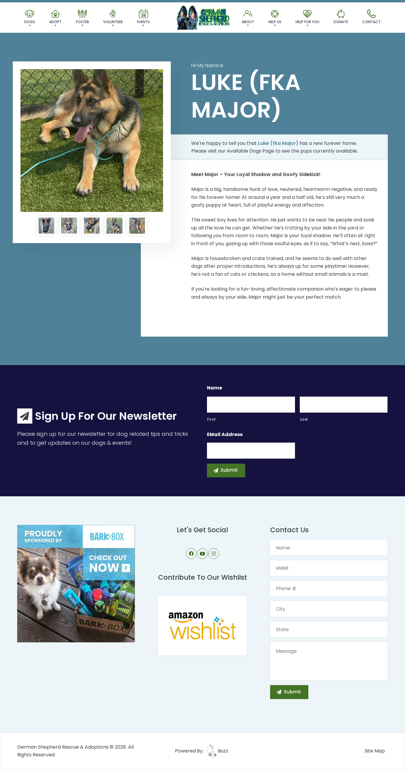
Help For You (307, 21)
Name (214, 388)
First (211, 419)
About (248, 21)
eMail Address (225, 435)
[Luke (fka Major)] (91, 140)
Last (304, 419)
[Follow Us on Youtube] (202, 553)
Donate (341, 21)
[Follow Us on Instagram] (213, 553)
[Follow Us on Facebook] (191, 553)
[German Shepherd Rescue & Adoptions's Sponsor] (76, 583)
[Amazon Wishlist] (202, 625)
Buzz (222, 750)
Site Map (375, 750)
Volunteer (113, 21)
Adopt (55, 21)
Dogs (29, 21)
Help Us (274, 21)
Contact (371, 21)
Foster (82, 21)
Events (143, 21)
